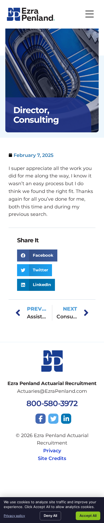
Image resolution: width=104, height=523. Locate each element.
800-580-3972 (52, 403)
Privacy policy (14, 516)
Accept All (88, 515)
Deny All (50, 515)
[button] (37, 255)
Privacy (52, 451)
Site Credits (52, 458)
